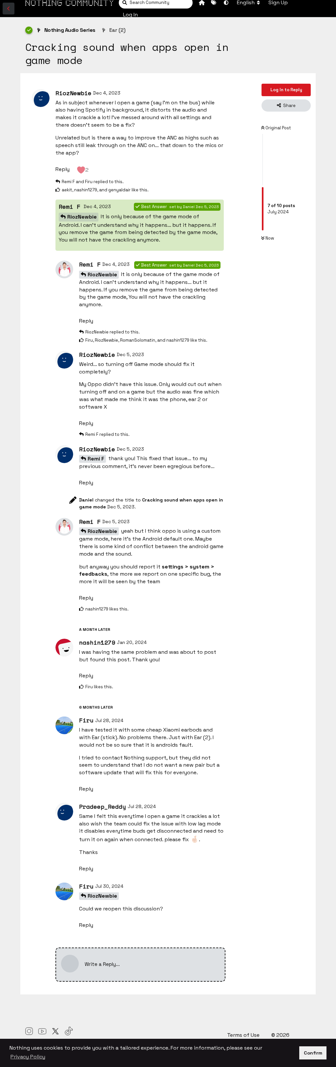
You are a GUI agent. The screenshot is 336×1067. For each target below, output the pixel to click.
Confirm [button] (313, 1053)
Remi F (96, 458)
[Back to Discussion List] (8, 8)
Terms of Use (244, 1035)
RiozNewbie (82, 216)
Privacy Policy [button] (27, 1056)
